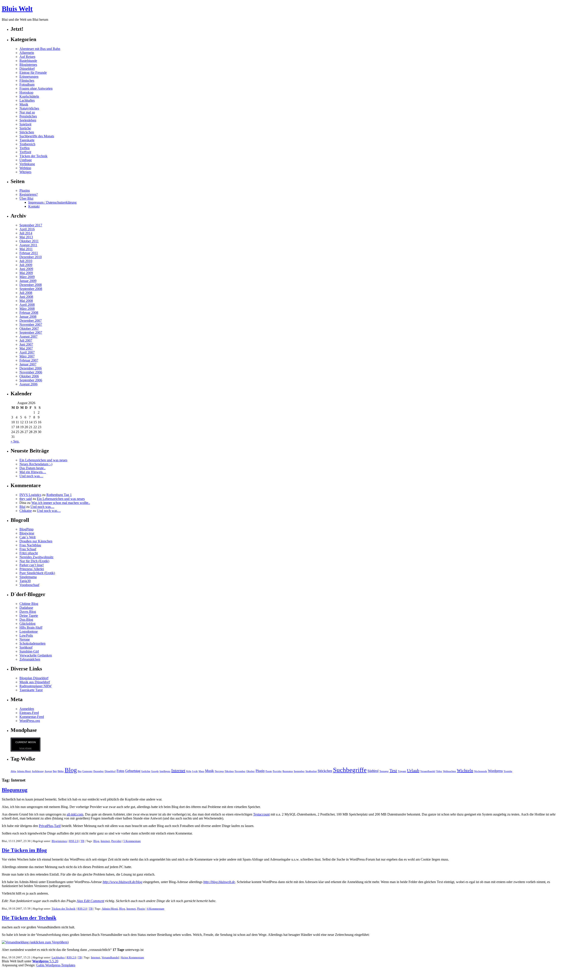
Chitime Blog (28, 604)
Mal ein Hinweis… (32, 472)
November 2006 (30, 372)
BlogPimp (26, 529)
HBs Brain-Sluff (30, 627)
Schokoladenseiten (32, 643)
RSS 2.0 (74, 841)
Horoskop (26, 92)
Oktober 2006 (29, 376)
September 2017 (30, 225)
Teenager (384, 771)
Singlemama (28, 577)
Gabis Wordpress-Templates (55, 965)
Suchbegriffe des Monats (36, 136)
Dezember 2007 (30, 320)
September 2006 (30, 380)
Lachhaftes (27, 100)
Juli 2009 (25, 265)
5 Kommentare (132, 841)
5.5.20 (45, 961)
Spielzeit (25, 124)
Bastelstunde (28, 60)
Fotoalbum (26, 84)
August (48, 771)
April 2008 (27, 305)
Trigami (402, 771)
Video (439, 771)
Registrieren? (28, 194)
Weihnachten (449, 771)
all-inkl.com (75, 814)
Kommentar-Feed (31, 717)
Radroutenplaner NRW (35, 686)
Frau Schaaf (27, 549)
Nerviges (219, 771)
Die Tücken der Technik (29, 918)
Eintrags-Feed (29, 713)
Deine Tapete (28, 615)
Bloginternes (28, 64)
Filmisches (26, 80)
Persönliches (28, 116)
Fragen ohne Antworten (36, 88)
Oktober (250, 771)
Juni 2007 (26, 344)
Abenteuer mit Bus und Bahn (39, 49)
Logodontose (28, 631)
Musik (23, 104)
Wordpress (495, 771)
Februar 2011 (28, 253)
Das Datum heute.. (32, 468)
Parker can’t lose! (31, 565)
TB (82, 841)
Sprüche (25, 128)
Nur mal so (27, 112)
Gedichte (145, 771)
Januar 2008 (27, 316)
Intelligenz (165, 771)
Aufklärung (38, 771)
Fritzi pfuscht (28, 553)
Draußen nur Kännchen (35, 541)
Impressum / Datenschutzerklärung (52, 202)
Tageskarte (26, 140)
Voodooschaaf (29, 585)
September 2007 (30, 332)
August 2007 (28, 336)
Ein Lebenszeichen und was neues (43, 460)
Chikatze (25, 511)
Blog (71, 769)
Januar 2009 (27, 281)
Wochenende (480, 771)
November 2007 (30, 324)
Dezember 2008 (30, 285)
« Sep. (15, 441)
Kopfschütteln (29, 96)
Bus (79, 771)
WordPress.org (29, 721)
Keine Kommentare (132, 957)
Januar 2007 (27, 364)
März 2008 (27, 308)
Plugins (24, 190)
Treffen (24, 148)
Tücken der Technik (33, 156)
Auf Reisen (27, 57)
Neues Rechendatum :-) (35, 464)
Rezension (287, 771)
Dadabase (26, 607)
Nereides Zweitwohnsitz (36, 557)
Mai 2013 (26, 237)
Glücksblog (27, 623)
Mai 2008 (26, 301)
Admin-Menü (24, 771)
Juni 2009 (26, 269)
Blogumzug (14, 790)
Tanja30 (25, 581)
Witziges (25, 172)
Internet (178, 770)
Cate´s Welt (27, 537)
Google (155, 771)
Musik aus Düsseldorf (34, 682)
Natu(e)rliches (29, 108)
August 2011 (28, 245)
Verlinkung (27, 164)
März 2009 (27, 277)
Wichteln (465, 770)
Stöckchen (26, 132)
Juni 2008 (26, 297)
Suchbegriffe (350, 769)
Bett (55, 771)
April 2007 (27, 352)
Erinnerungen (28, 76)
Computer (87, 771)
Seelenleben (27, 120)
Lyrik (195, 771)
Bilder (61, 771)
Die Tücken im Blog (24, 850)
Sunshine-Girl (29, 651)
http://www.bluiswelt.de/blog (122, 882)
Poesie (269, 771)
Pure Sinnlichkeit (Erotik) (37, 573)
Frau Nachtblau (30, 545)
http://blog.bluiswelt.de (219, 882)
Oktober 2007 (29, 328)
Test (393, 770)
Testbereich (27, 144)
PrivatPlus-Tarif (50, 826)
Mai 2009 (26, 273)
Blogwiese (26, 533)
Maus (201, 771)
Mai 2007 (26, 348)
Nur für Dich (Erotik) (34, 561)
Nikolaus (229, 771)
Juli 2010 (25, 261)
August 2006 (28, 384)
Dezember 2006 (30, 368)
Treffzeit (25, 152)
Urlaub (413, 770)
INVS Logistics (30, 495)
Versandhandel (427, 771)
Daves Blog (27, 611)
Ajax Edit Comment (90, 901)
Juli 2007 (25, 340)
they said (25, 499)
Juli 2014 (25, 233)
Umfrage (25, 160)
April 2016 (27, 229)
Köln (188, 771)
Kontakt (34, 206)
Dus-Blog (26, 619)
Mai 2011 (26, 249)
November (240, 771)
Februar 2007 (28, 360)
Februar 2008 (28, 312)
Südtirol (373, 771)
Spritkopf (25, 647)
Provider (277, 771)
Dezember (98, 771)
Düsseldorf (27, 68)
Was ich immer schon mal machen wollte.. (60, 503)
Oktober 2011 (29, 241)
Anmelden (26, 709)
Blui (22, 507)
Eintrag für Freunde (33, 72)
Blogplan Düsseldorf (33, 678)
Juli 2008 (25, 293)
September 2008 (30, 289)
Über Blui (26, 198)
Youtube (508, 771)
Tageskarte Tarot (31, 690)
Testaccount (261, 814)
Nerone (24, 639)
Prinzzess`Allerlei (31, 569)
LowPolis (26, 635)
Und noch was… (31, 476)
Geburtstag (132, 771)
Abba (13, 771)
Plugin (260, 771)
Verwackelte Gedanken (35, 655)
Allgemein (26, 53)
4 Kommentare (155, 908)
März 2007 (27, 356)
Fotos (120, 771)
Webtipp (25, 168)
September (299, 771)
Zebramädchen (29, 659)
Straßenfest (311, 771)
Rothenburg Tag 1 (59, 495)
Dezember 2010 (30, 257)
